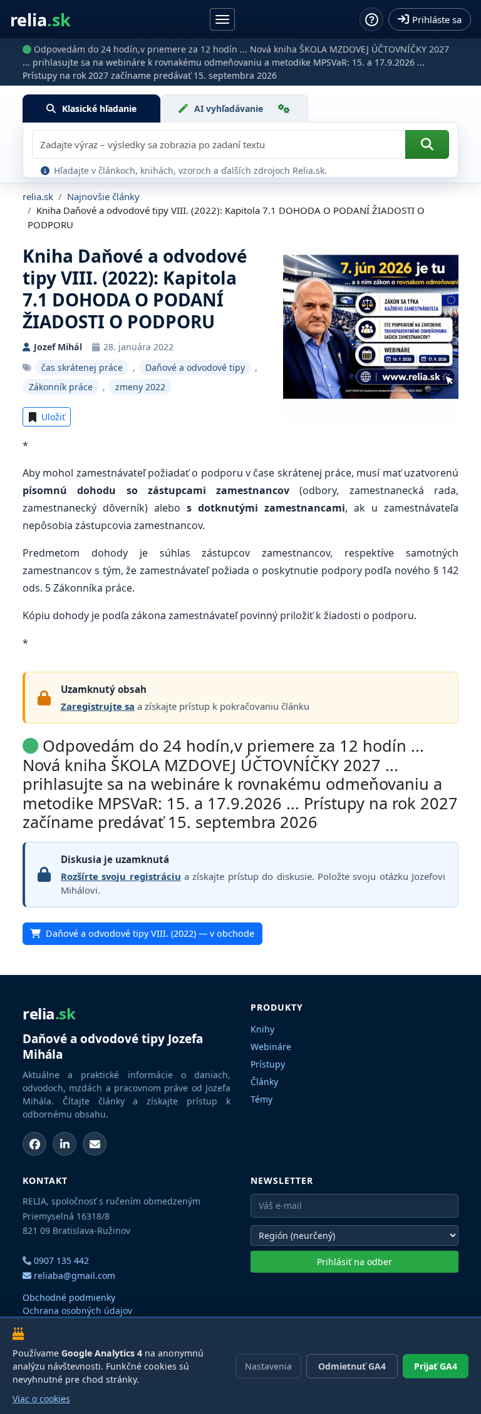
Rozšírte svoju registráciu (121, 876)
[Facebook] (34, 1144)
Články (264, 1082)
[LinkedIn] (64, 1144)
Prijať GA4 (435, 1366)
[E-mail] (94, 1144)
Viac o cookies (41, 1399)
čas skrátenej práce (82, 367)
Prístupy (268, 1064)
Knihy (262, 1029)
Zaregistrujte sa (98, 706)
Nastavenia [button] (268, 1366)
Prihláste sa (437, 19)
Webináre (271, 1047)
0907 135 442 (61, 1260)
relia (40, 19)
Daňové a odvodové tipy (195, 367)
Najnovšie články (103, 196)
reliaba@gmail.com (73, 1275)
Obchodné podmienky (69, 1297)
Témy (261, 1099)
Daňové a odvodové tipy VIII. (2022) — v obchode (150, 933)
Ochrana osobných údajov (77, 1310)
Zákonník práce (61, 387)
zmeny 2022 (140, 387)
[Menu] (222, 19)
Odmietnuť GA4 (352, 1366)
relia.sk (38, 196)
